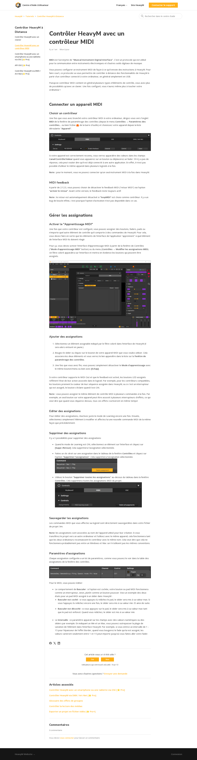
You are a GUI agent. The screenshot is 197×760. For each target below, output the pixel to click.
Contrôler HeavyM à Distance (50, 16)
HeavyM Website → (25, 754)
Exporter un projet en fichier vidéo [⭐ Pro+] (72, 711)
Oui (92, 659)
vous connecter (67, 738)
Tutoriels (30, 16)
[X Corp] (54, 643)
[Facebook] (50, 643)
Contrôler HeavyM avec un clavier (27, 38)
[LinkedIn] (59, 643)
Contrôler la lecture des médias (65, 706)
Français (121, 5)
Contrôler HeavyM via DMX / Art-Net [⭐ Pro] (28, 72)
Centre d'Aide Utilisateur (35, 5)
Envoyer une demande (115, 673)
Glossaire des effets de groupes (66, 700)
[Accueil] (18, 5)
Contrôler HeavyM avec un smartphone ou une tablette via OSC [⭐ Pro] (27, 57)
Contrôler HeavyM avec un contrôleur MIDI (27, 47)
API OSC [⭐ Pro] (22, 65)
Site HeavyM (137, 5)
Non (107, 659)
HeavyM (18, 16)
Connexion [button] (176, 754)
